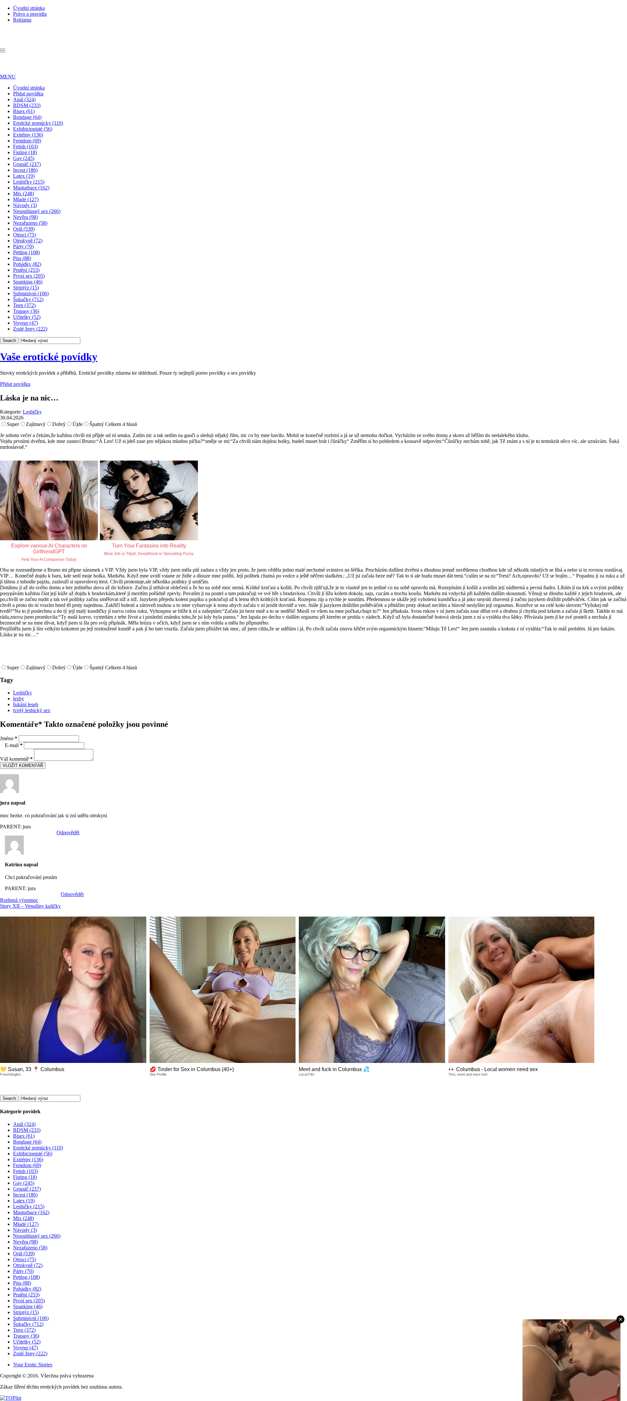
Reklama (22, 20)
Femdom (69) (27, 140)
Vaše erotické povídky (48, 357)
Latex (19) (24, 176)
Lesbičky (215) (28, 182)
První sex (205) (29, 276)
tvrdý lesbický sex (31, 710)
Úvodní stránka (29, 8)
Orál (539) (24, 229)
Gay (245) (23, 158)
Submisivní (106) (31, 293)
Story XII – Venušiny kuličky (30, 906)
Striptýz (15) (26, 287)
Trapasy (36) (26, 311)
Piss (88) (22, 258)
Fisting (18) (25, 152)
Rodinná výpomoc (19, 900)
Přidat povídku (28, 93)
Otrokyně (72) (27, 240)
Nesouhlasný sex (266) (36, 211)
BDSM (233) (26, 105)
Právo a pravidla (30, 14)
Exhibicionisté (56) (32, 129)
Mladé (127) (26, 199)
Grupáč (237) (27, 164)
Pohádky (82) (27, 264)
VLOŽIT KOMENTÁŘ (23, 765)
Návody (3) (25, 205)
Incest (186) (25, 170)
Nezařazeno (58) (30, 223)
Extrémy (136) (28, 135)
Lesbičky (32, 412)
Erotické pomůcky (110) (38, 123)
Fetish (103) (25, 146)
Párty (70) (23, 246)
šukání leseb (25, 704)
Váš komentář (16, 759)
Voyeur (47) (25, 323)
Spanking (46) (27, 282)
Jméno (8, 738)
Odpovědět (67, 832)
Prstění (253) (26, 270)
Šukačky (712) (28, 299)
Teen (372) (24, 305)
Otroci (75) (24, 234)
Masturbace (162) (31, 187)
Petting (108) (26, 252)
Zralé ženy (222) (30, 329)
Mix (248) (23, 193)
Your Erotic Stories (32, 1364)
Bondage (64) (27, 117)
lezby (18, 698)
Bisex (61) (24, 111)
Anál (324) (24, 99)
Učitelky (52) (26, 317)
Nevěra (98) (25, 217)
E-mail (14, 745)
